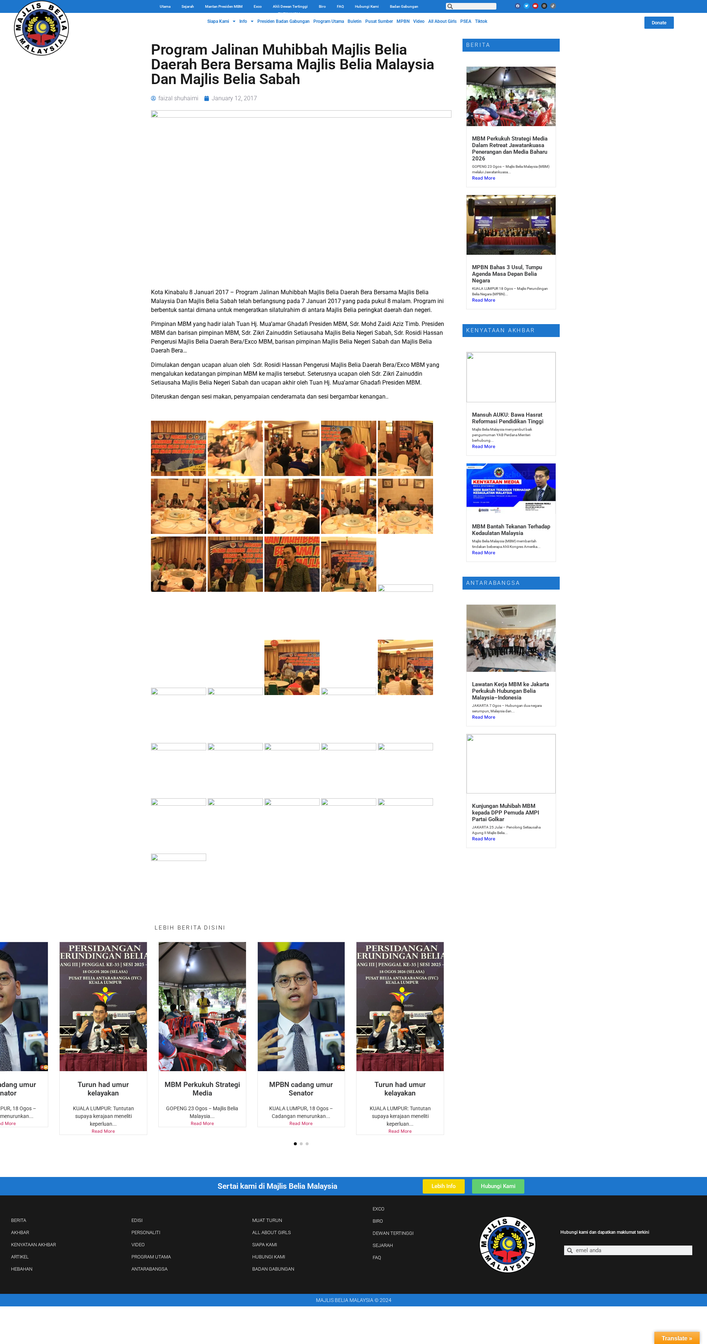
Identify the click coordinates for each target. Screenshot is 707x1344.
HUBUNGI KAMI (268, 1257)
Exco (258, 6)
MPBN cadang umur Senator (231, 1088)
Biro (322, 6)
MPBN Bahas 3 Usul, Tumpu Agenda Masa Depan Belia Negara (507, 274)
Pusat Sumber (379, 21)
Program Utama (328, 21)
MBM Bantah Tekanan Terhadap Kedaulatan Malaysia (511, 529)
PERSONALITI (145, 1232)
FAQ (340, 6)
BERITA (18, 1220)
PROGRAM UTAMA (151, 1257)
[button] (295, 1143)
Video (419, 21)
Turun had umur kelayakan (33, 1088)
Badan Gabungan (404, 6)
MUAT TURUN (267, 1220)
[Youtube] (535, 6)
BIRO (378, 1221)
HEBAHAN (21, 1269)
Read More (132, 1123)
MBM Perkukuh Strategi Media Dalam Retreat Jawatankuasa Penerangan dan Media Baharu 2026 (510, 148)
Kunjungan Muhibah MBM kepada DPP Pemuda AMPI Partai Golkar (505, 813)
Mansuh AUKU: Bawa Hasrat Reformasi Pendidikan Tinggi (508, 418)
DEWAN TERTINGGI (393, 1233)
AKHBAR (20, 1232)
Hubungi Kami (367, 6)
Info (243, 21)
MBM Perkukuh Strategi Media (132, 1088)
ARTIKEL (20, 1257)
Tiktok (481, 21)
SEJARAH (383, 1245)
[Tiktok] (553, 6)
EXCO (378, 1209)
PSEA (465, 21)
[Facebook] (518, 6)
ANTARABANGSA (149, 1269)
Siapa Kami (218, 21)
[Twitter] (527, 6)
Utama (165, 6)
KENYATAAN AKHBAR (33, 1244)
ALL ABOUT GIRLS (271, 1232)
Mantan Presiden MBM (224, 6)
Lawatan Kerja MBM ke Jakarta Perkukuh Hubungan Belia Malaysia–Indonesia (510, 691)
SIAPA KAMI (264, 1244)
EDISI (137, 1220)
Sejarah (188, 6)
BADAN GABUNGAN (273, 1269)
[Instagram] (544, 6)
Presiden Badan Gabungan (283, 21)
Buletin (355, 21)
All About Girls (442, 21)
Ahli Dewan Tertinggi (290, 6)
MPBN (403, 21)
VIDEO (138, 1244)
